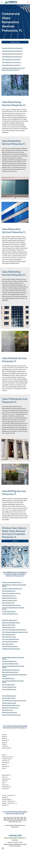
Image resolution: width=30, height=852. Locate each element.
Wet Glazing (5, 710)
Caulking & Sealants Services (9, 600)
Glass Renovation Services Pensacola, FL (12, 53)
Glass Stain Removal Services (10, 646)
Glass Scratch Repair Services (10, 641)
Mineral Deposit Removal (8, 670)
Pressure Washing (7, 695)
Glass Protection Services (8, 634)
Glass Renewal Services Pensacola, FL (11, 59)
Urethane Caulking (7, 703)
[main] (15, 22)
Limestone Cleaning (7, 661)
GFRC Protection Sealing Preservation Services (14, 629)
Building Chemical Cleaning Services (11, 593)
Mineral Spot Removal (8, 672)
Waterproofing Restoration (8, 705)
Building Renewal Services (8, 595)
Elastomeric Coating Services (9, 620)
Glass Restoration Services (9, 637)
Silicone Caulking (6, 698)
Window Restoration (7, 712)
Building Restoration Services (9, 598)
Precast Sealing (6, 684)
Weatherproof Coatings (8, 707)
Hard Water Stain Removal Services (11, 648)
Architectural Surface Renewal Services (12, 588)
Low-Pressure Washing (8, 663)
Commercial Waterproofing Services (11, 605)
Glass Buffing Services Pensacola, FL (11, 65)
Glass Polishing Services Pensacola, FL (11, 62)
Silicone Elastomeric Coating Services (11, 700)
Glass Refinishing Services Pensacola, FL (12, 56)
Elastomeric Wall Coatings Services (11, 622)
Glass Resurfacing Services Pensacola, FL (12, 48)
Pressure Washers (7, 689)
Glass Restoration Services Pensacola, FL (12, 51)
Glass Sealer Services (7, 644)
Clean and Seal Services (8, 602)
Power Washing (6, 678)
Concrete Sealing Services (8, 611)
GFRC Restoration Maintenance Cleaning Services (15, 632)
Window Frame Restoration (9, 715)
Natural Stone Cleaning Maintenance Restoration (14, 674)
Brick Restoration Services (9, 591)
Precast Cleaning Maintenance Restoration (13, 680)
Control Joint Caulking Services (10, 613)
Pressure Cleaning (7, 687)
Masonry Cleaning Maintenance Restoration (13, 666)
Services (14, 661)
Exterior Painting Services (8, 627)
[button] (2, 2)
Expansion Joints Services (8, 625)
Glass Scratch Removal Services (10, 639)
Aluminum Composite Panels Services (11, 582)
